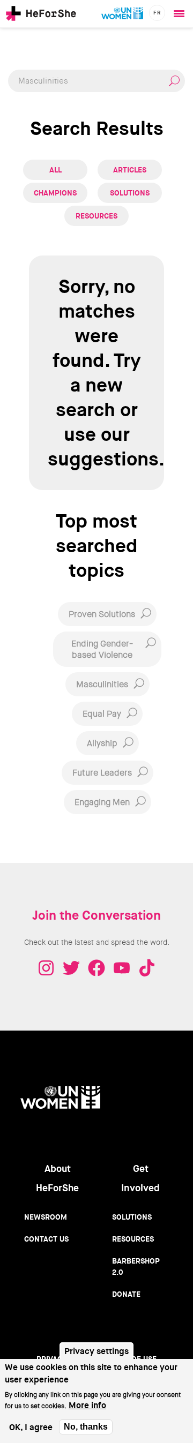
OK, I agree (31, 1427)
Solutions (130, 193)
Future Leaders (102, 772)
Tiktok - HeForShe (146, 967)
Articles (129, 170)
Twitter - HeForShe (71, 967)
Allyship (102, 743)
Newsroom (45, 1217)
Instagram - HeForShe (46, 967)
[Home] (41, 13)
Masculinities (102, 684)
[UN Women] (122, 13)
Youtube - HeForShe (121, 967)
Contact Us (46, 1239)
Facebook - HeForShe (96, 967)
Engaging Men (102, 802)
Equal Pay (102, 713)
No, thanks (86, 1426)
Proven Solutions (102, 614)
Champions (55, 193)
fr (157, 12)
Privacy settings (96, 1351)
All (55, 170)
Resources (96, 216)
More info (87, 1405)
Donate (126, 1294)
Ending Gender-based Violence (102, 649)
